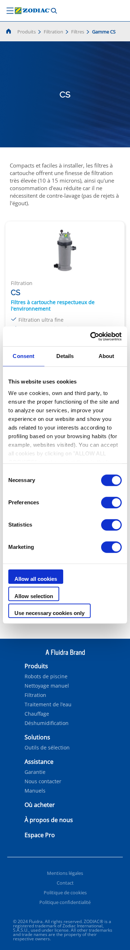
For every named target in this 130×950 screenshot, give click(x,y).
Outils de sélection (47, 748)
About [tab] (106, 356)
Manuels (35, 791)
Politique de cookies (65, 892)
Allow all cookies (35, 579)
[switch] (111, 502)
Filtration (53, 31)
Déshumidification (47, 723)
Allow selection (33, 596)
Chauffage (37, 714)
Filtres (77, 31)
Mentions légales (65, 873)
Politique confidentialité (65, 902)
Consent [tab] (23, 356)
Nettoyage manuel (47, 686)
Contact (65, 883)
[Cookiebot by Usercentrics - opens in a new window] (92, 336)
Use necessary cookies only (49, 613)
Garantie (35, 772)
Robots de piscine (46, 676)
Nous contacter (43, 781)
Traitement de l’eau (48, 704)
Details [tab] (65, 356)
